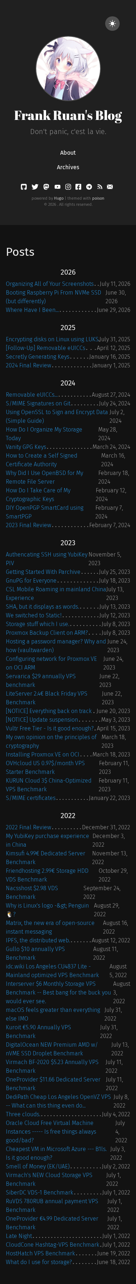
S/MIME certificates (30, 798)
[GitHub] (24, 188)
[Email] (110, 188)
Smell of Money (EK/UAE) (38, 1166)
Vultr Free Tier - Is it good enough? (50, 728)
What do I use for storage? (39, 1262)
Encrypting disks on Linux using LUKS (52, 339)
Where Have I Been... (32, 310)
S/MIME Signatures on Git (38, 403)
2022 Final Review (28, 827)
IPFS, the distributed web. (38, 940)
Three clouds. (23, 1114)
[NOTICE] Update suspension (42, 719)
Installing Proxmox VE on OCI (42, 754)
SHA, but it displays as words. (42, 606)
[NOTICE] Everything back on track (49, 711)
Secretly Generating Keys (37, 356)
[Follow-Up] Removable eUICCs (45, 348)
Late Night (19, 1236)
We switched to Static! (34, 615)
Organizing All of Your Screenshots (50, 283)
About (68, 152)
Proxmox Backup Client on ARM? (47, 632)
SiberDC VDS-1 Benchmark (39, 1192)
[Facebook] (79, 188)
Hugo (58, 198)
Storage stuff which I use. (37, 624)
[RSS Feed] (100, 188)
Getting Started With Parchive (43, 571)
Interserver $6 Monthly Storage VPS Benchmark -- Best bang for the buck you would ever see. (58, 992)
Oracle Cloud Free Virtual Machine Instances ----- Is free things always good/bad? (51, 1132)
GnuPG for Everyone (31, 580)
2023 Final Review (28, 525)
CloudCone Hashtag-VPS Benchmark (52, 1244)
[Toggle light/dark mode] (112, 23)
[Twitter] (36, 188)
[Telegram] (90, 188)
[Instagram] (69, 188)
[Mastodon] (47, 188)
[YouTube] (58, 188)
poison (98, 198)
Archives (68, 167)
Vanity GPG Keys (26, 446)
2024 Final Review (28, 365)
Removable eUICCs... (32, 394)
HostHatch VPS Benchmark (40, 1253)
